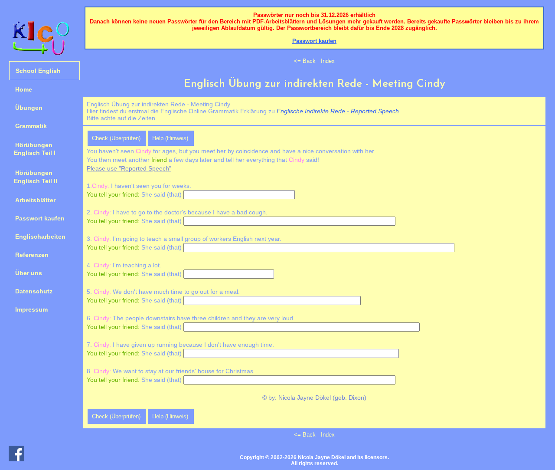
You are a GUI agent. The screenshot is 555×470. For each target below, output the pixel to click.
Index (328, 61)
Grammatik (31, 125)
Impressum (31, 309)
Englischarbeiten (40, 236)
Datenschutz (33, 291)
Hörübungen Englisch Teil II (33, 176)
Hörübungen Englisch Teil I (32, 148)
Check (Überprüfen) (116, 138)
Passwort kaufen (40, 218)
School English (38, 70)
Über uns (28, 273)
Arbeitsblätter (35, 200)
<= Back (305, 61)
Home (23, 89)
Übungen (28, 107)
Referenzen (32, 254)
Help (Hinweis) (170, 138)
